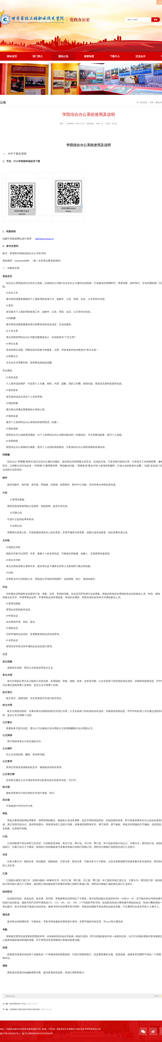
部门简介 (38, 56)
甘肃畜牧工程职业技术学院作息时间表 (25, 1009)
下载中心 (115, 56)
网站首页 (12, 56)
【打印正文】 (10, 996)
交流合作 (140, 56)
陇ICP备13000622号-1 (10, 1033)
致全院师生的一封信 (18, 1004)
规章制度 (89, 56)
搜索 (155, 20)
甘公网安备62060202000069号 (39, 1033)
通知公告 (63, 56)
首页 (151, 102)
